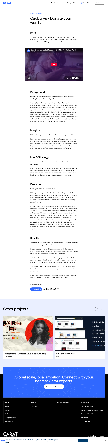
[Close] (105, 440)
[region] (54, 440)
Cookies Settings (82, 440)
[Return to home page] (7, 3)
